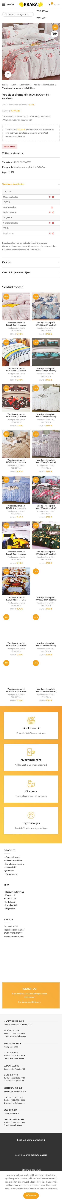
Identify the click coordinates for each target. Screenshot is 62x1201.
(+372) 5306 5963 (18, 1033)
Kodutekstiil (25, 84)
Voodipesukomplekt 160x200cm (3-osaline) (46, 415)
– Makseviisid (10, 867)
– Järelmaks (9, 870)
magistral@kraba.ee (18, 1036)
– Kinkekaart (9, 902)
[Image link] (31, 960)
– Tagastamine (10, 874)
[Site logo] (31, 4)
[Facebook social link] (9, 172)
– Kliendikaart (10, 898)
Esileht (5, 84)
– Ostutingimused (12, 857)
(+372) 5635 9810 (18, 1122)
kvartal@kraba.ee (17, 1058)
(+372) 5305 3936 (18, 1100)
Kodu (14, 84)
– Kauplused (9, 895)
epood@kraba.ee (33, 1002)
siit (39, 249)
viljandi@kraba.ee (17, 1103)
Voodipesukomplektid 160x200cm (18, 88)
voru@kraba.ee (16, 1125)
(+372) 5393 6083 (18, 1078)
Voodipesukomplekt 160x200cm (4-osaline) (16, 324)
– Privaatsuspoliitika (13, 860)
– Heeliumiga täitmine (14, 891)
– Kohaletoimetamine (14, 864)
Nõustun (31, 1195)
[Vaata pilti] (8, 74)
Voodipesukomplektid (44, 84)
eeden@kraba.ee (17, 1081)
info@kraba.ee (17, 936)
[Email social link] (12, 172)
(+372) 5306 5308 (18, 1055)
